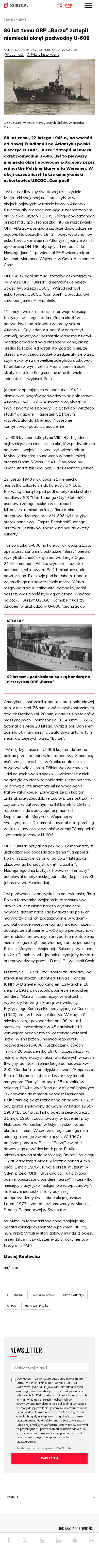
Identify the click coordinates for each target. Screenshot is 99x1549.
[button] (94, 1498)
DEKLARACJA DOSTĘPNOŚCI (76, 1528)
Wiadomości (14, 54)
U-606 (11, 1305)
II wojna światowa (42, 1295)
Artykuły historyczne (43, 54)
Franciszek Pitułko (36, 1305)
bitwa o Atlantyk (73, 1295)
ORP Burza (14, 1295)
